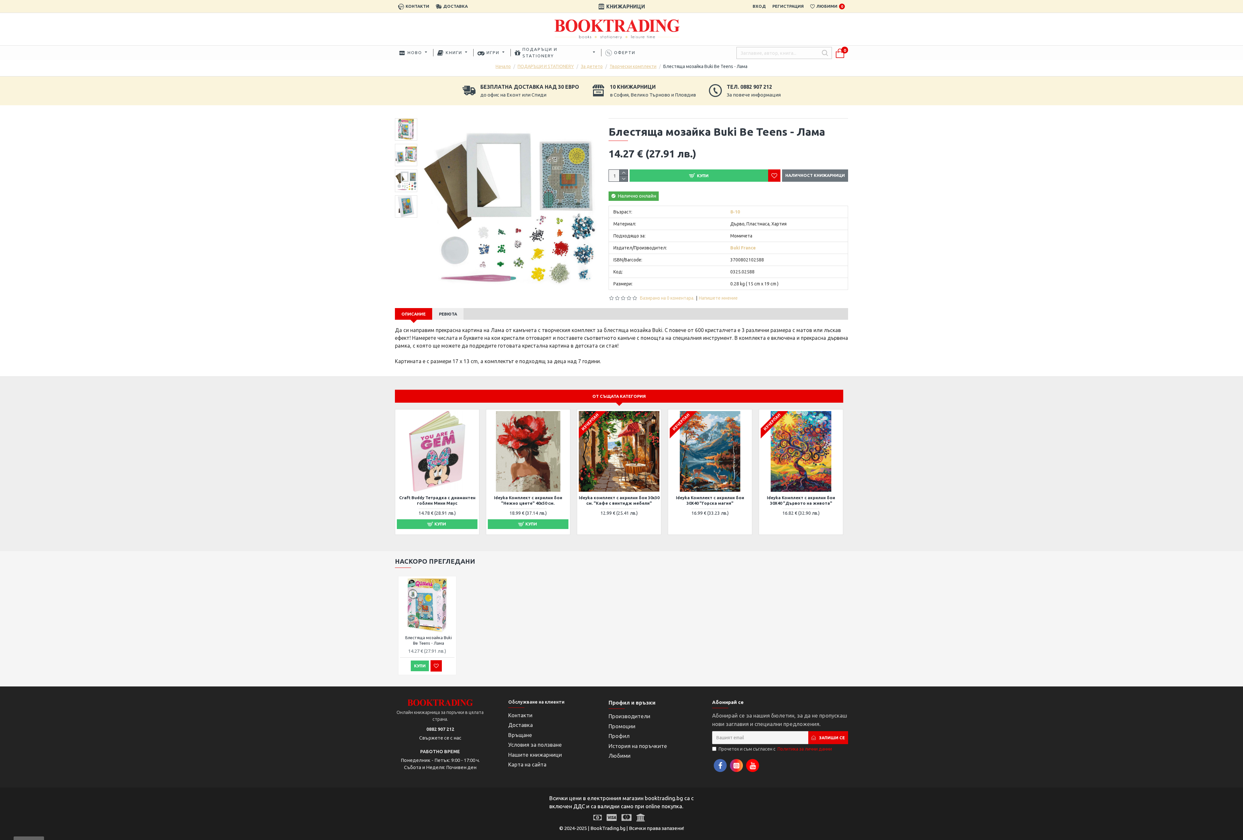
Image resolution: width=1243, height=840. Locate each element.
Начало (503, 66)
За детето (592, 66)
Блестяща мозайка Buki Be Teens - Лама (428, 640)
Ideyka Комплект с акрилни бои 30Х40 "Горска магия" (710, 500)
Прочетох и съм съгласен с (775, 749)
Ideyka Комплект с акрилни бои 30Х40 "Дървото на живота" (801, 500)
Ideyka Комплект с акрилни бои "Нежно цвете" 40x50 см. (528, 500)
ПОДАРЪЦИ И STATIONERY (546, 66)
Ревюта (448, 314)
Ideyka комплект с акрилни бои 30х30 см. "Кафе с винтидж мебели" (619, 500)
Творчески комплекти (633, 66)
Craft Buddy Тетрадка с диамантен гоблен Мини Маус (437, 500)
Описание (413, 314)
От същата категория (619, 396)
